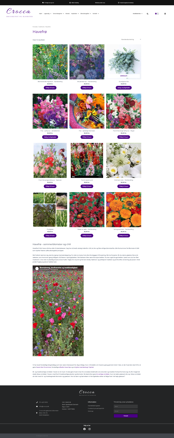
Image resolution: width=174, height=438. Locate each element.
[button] (147, 14)
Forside (35, 26)
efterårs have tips (65, 367)
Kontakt (95, 13)
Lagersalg (46, 13)
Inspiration (74, 13)
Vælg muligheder (124, 88)
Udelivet (41, 26)
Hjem (40, 13)
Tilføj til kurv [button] (50, 88)
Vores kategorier (57, 13)
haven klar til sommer (43, 367)
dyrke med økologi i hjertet (84, 367)
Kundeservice (137, 13)
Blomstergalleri (85, 13)
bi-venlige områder (102, 374)
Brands (68, 13)
